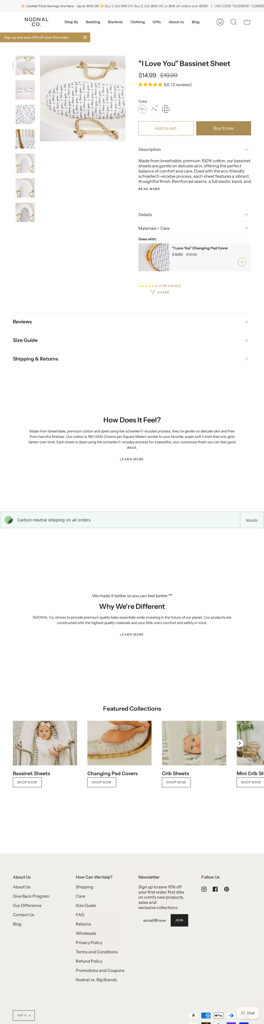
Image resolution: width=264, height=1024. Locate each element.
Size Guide (25, 340)
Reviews (22, 322)
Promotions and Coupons (100, 970)
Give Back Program (31, 896)
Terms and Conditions (97, 951)
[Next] (239, 743)
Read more (149, 189)
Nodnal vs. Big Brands (96, 979)
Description (149, 149)
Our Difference (27, 905)
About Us (21, 886)
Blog (17, 924)
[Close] (85, 37)
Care (80, 896)
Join (179, 920)
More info (252, 519)
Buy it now (223, 128)
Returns (83, 924)
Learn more (132, 459)
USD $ (21, 1015)
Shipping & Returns (35, 359)
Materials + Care (154, 228)
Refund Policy (89, 961)
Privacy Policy (89, 942)
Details (145, 214)
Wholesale (86, 933)
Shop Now (27, 782)
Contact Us (23, 914)
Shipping (84, 886)
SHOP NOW (176, 782)
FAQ (80, 914)
